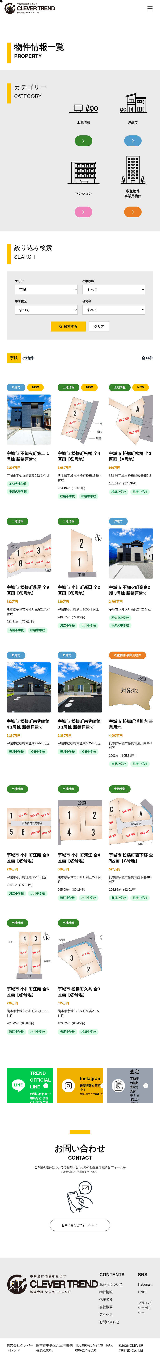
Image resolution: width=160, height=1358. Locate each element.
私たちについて (111, 1284)
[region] (80, 1085)
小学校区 (88, 281)
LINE (141, 1292)
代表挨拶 (106, 1299)
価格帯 (86, 301)
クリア (99, 326)
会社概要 (106, 1307)
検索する (70, 326)
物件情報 (106, 1292)
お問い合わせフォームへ (78, 1225)
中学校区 (21, 301)
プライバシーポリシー (144, 1308)
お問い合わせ (109, 1322)
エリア (19, 281)
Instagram (145, 1284)
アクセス (106, 1314)
